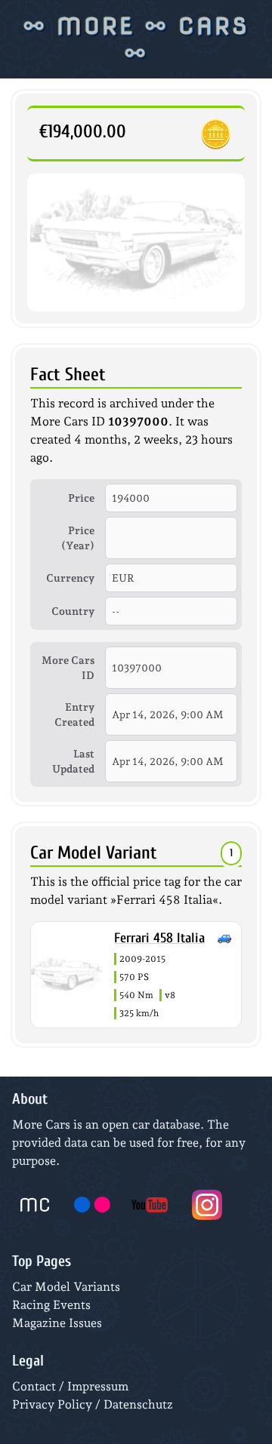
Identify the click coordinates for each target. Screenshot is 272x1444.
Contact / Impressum (70, 1386)
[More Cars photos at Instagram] (207, 1204)
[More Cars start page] (34, 1204)
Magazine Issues (57, 1323)
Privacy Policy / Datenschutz (92, 1404)
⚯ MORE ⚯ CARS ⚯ (136, 39)
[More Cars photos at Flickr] (92, 1204)
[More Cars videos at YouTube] (149, 1204)
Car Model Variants (66, 1287)
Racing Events (51, 1305)
